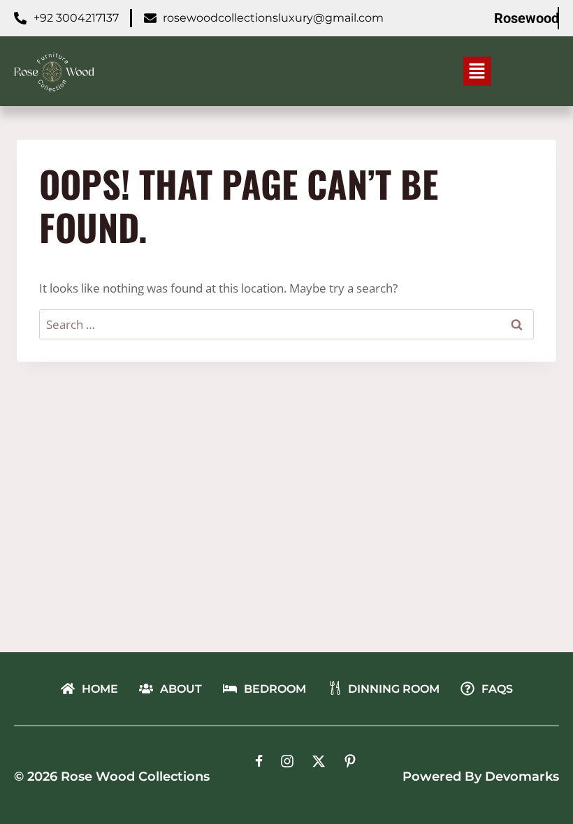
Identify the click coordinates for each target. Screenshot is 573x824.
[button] (477, 71)
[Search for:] (286, 324)
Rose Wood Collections (135, 776)
